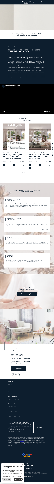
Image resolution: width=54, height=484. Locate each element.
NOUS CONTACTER (52, 149)
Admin (30, 475)
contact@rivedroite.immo (20, 360)
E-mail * (11, 405)
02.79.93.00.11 (17, 357)
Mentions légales (24, 475)
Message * (13, 413)
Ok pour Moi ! (18, 479)
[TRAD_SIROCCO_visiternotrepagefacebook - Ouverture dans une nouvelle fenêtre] (12, 376)
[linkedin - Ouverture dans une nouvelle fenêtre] (19, 376)
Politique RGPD (39, 475)
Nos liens (34, 475)
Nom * (10, 383)
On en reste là (18, 464)
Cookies (45, 475)
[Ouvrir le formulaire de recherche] (42, 2)
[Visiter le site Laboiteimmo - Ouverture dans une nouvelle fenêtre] (27, 479)
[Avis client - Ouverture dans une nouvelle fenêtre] (27, 457)
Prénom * (12, 391)
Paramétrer (7, 479)
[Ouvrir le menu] (47, 2)
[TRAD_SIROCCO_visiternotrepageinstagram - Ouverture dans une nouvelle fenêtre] (16, 376)
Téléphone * (13, 398)
